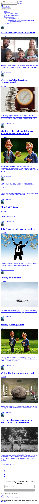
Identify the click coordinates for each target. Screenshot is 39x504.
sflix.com (3, 501)
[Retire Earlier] (5, 7)
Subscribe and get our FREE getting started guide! (19, 482)
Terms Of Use (5, 497)
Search (20, 1)
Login (2, 495)
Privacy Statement (15, 497)
